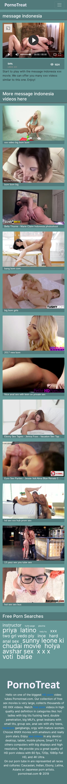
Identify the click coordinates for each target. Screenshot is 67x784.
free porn (39, 707)
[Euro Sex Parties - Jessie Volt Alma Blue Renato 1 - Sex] (33, 459)
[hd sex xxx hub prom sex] (33, 501)
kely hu (43, 631)
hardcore (8, 728)
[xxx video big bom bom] (33, 123)
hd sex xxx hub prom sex (17, 520)
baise (24, 656)
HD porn (47, 694)
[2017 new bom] (33, 333)
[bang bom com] (33, 249)
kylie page (30, 625)
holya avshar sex (31, 648)
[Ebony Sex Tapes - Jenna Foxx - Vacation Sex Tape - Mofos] (33, 417)
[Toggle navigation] (59, 4)
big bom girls (11, 310)
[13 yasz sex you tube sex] (33, 543)
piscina (41, 625)
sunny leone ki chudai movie (33, 643)
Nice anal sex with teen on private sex (24, 394)
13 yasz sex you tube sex (18, 562)
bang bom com (12, 268)
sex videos (36, 736)
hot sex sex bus (12, 604)
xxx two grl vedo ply (30, 633)
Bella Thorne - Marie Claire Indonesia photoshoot (31, 226)
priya (10, 630)
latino (28, 630)
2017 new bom (12, 352)
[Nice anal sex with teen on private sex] (33, 375)
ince (42, 635)
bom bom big (11, 184)
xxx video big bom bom (16, 142)
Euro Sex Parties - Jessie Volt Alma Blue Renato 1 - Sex (34, 478)
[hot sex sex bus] (33, 585)
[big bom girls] (33, 291)
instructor (12, 625)
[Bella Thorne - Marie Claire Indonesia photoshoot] (33, 207)
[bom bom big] (33, 165)
